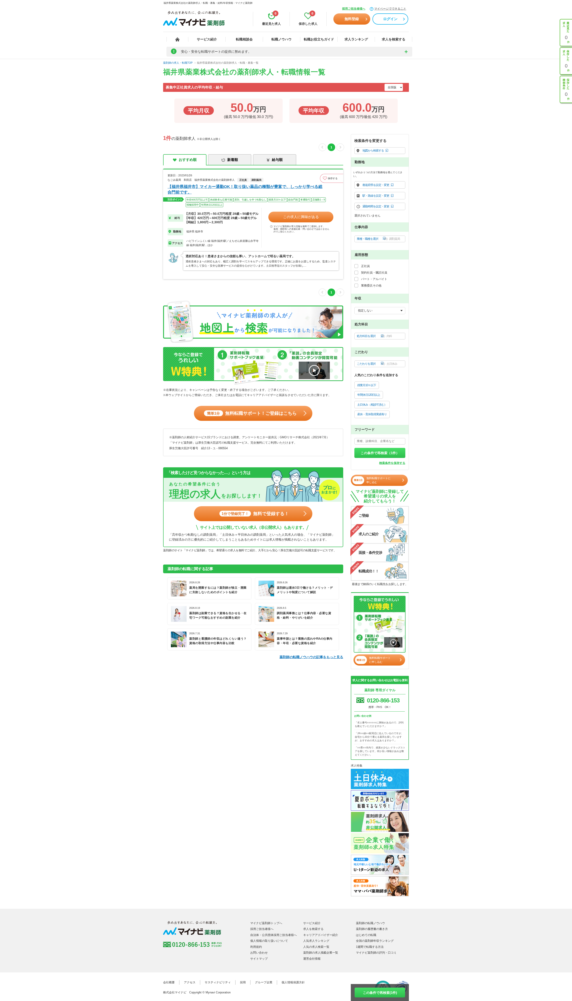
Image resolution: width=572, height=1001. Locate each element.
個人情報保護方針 (293, 982)
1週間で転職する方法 (370, 946)
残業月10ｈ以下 (366, 385)
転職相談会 (244, 39)
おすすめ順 (188, 160)
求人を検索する (393, 39)
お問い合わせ (259, 952)
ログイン (390, 19)
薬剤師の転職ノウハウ (370, 923)
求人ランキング (356, 39)
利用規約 (256, 946)
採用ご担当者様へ (353, 8)
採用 (243, 982)
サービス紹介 (207, 39)
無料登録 (352, 19)
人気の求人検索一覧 (316, 946)
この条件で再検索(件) (380, 993)
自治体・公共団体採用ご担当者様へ (273, 935)
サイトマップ (259, 958)
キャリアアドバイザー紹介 (320, 935)
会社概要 (169, 982)
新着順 (232, 160)
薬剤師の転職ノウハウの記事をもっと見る (311, 657)
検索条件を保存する (392, 463)
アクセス (190, 982)
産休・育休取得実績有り (372, 414)
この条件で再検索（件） (380, 453)
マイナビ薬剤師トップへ (266, 923)
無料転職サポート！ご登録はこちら (252, 413)
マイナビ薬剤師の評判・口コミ (376, 952)
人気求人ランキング (316, 940)
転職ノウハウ (281, 39)
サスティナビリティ (218, 982)
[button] (331, 178)
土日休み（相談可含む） (372, 404)
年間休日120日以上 (368, 394)
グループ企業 (263, 982)
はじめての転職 (366, 935)
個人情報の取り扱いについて (269, 940)
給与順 (277, 160)
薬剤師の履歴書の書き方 (372, 929)
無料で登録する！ (255, 513)
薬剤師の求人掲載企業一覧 (320, 952)
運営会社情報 (312, 958)
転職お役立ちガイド (319, 39)
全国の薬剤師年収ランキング (375, 940)
